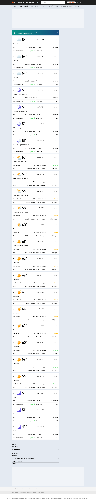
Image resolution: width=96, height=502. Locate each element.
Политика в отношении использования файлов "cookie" (49, 498)
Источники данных (83, 498)
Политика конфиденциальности (27, 498)
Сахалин (31, 489)
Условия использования (13, 498)
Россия (24, 489)
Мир (13, 489)
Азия (18, 489)
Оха (37, 489)
